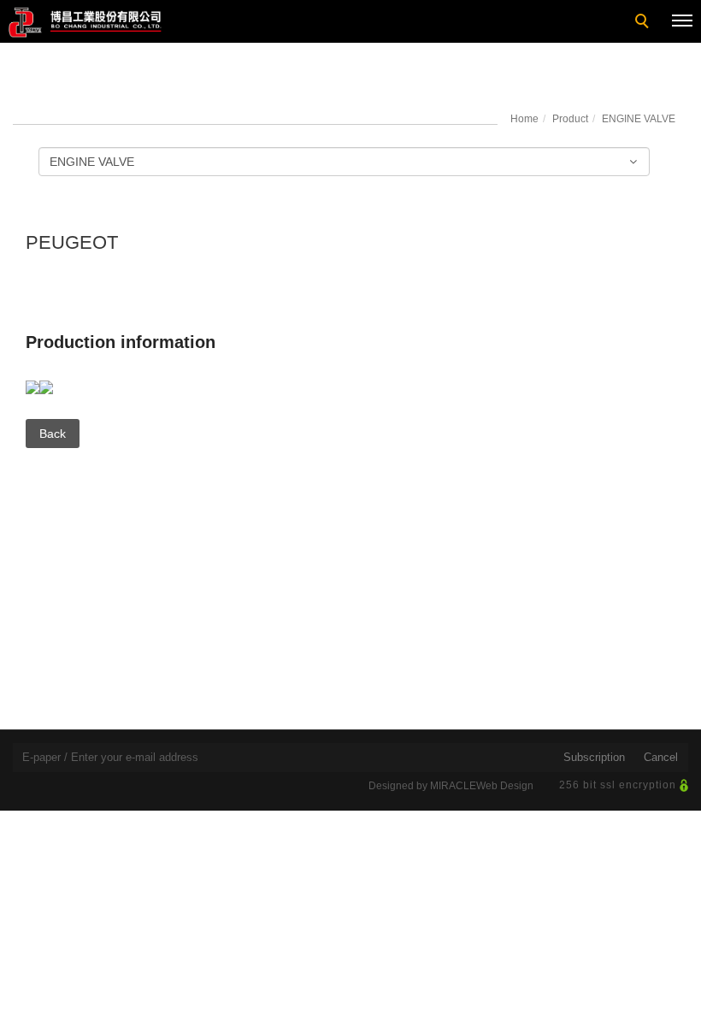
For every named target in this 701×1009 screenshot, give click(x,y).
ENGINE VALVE (638, 119)
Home (524, 119)
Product (570, 119)
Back (52, 433)
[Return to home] (85, 22)
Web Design (504, 786)
